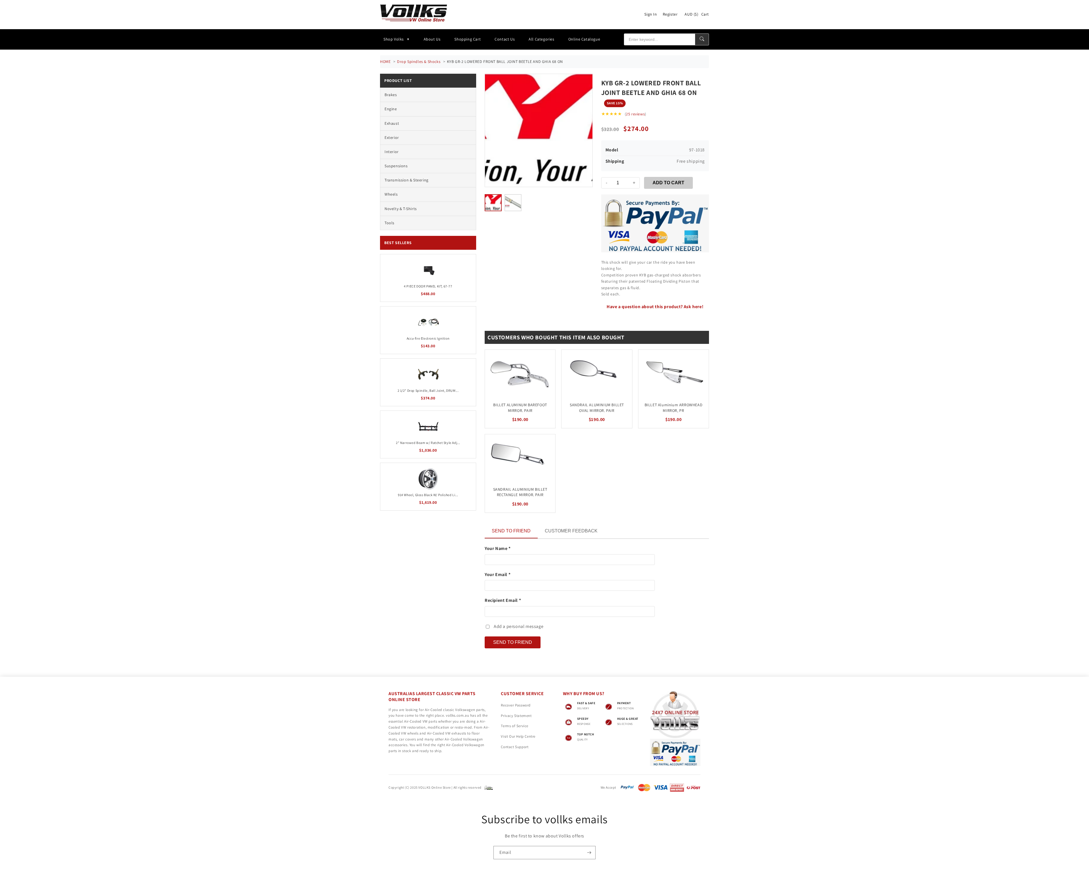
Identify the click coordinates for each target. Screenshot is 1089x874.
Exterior (392, 137)
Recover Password (516, 705)
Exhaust (392, 123)
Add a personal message (518, 626)
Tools (389, 222)
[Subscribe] (589, 852)
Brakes (391, 94)
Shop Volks (393, 39)
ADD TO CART (668, 182)
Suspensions (396, 165)
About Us (432, 39)
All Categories (541, 39)
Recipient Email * (503, 600)
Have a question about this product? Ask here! (655, 307)
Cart (705, 14)
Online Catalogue (584, 39)
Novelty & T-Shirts (401, 208)
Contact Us (505, 39)
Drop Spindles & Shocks (418, 61)
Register (670, 14)
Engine (391, 108)
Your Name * (498, 548)
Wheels (391, 194)
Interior (392, 151)
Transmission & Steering (407, 180)
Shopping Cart (467, 39)
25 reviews (635, 114)
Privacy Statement (516, 715)
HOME (385, 61)
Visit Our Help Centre (518, 736)
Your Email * (497, 574)
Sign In (650, 14)
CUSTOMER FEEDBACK (571, 530)
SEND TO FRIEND (511, 530)
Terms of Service (514, 725)
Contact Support (514, 746)
